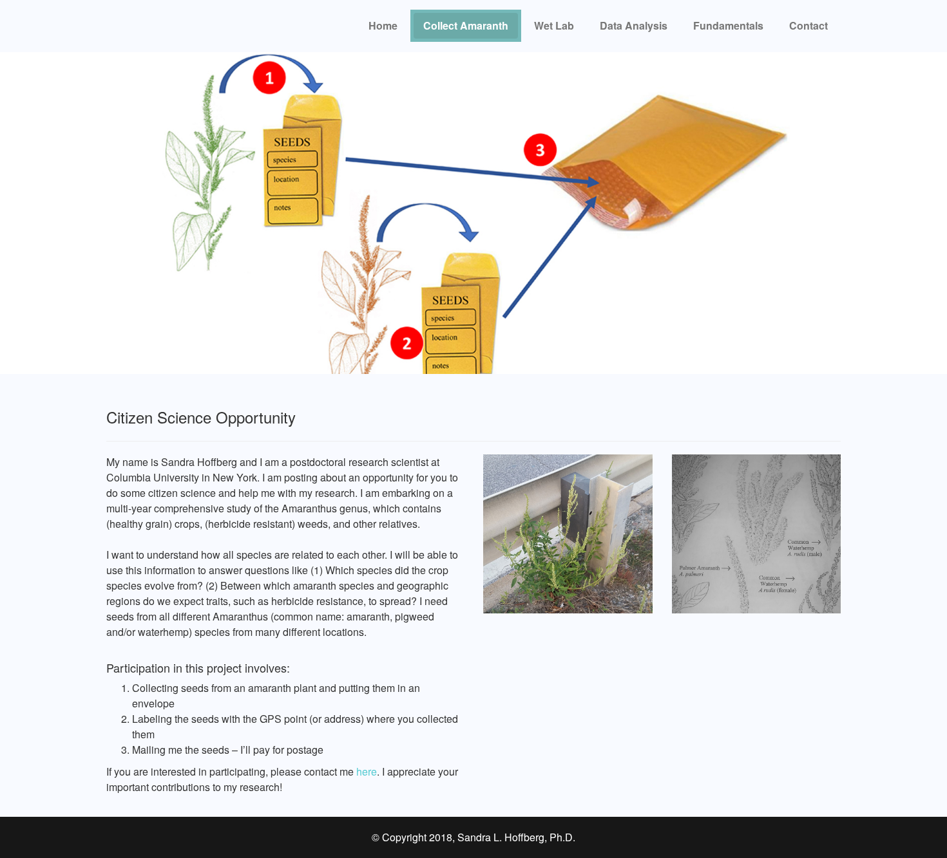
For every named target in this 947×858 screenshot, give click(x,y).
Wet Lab (554, 25)
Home (382, 25)
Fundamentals (728, 25)
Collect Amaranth (465, 25)
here (366, 771)
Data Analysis (633, 25)
